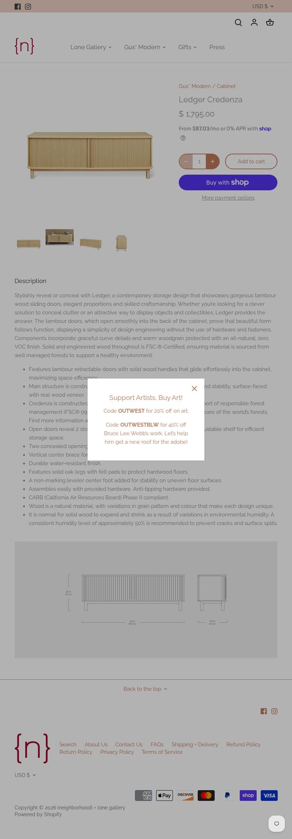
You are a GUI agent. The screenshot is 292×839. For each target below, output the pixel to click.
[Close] (194, 388)
